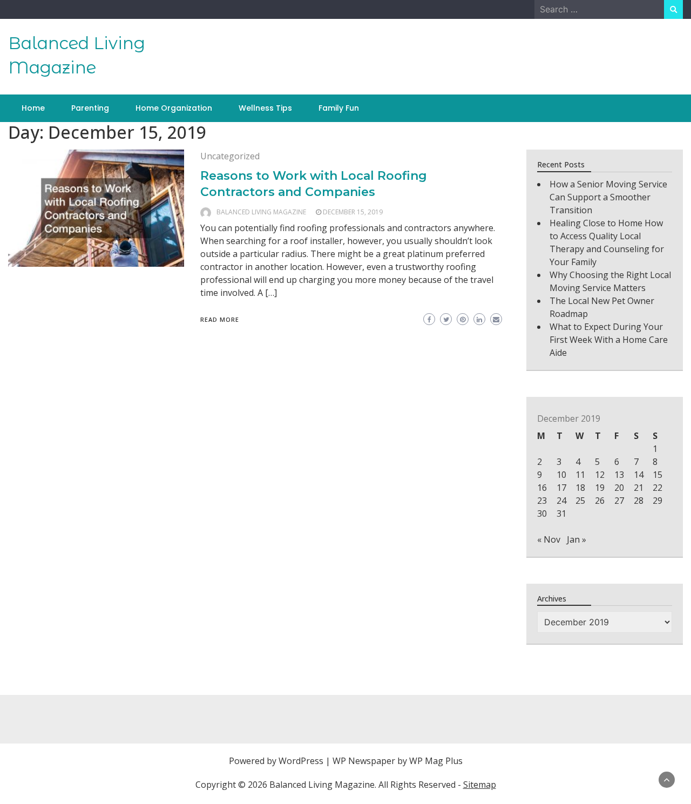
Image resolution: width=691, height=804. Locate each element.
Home (33, 108)
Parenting (90, 108)
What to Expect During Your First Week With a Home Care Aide (609, 340)
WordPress (301, 761)
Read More (219, 319)
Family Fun (339, 108)
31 (561, 513)
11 (580, 475)
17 (561, 488)
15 (657, 475)
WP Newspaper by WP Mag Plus (398, 761)
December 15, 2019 (353, 212)
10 (561, 475)
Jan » (576, 539)
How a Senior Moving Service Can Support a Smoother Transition (608, 197)
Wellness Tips (265, 108)
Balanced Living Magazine (261, 212)
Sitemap (479, 785)
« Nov (548, 539)
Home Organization (174, 108)
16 (542, 488)
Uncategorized (230, 156)
